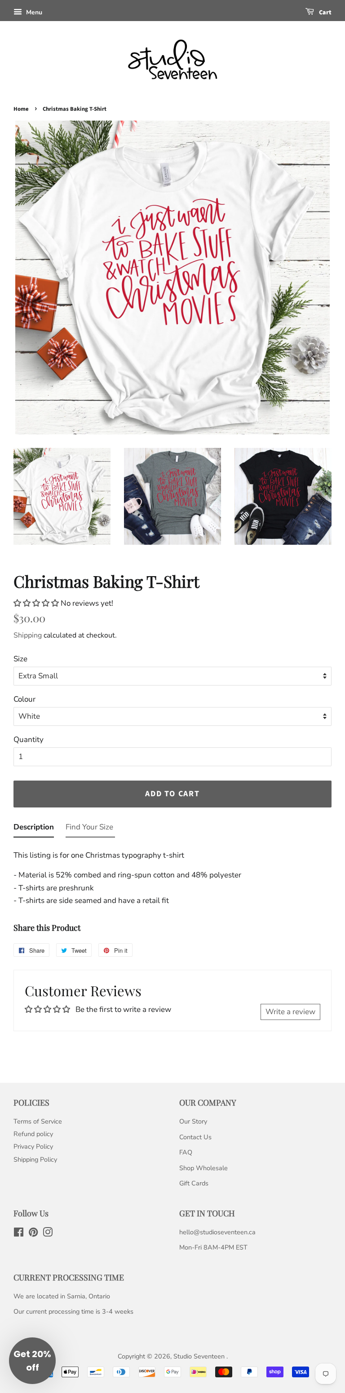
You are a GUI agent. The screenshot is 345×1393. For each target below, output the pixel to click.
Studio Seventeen (199, 1356)
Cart (325, 12)
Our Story (193, 1121)
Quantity (28, 739)
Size (20, 659)
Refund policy (33, 1133)
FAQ (185, 1152)
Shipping (27, 635)
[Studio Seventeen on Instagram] (48, 1233)
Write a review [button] (290, 1012)
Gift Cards (193, 1183)
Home (21, 109)
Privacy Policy (33, 1146)
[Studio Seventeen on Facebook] (18, 1233)
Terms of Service (37, 1121)
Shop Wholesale (203, 1167)
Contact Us (195, 1137)
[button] (37, 603)
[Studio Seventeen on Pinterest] (33, 1233)
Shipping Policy (35, 1159)
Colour (24, 699)
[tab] (33, 829)
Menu (33, 12)
